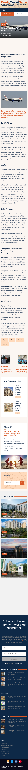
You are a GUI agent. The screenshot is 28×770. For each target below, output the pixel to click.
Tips (12, 340)
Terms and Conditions (7, 745)
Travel (20, 340)
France (18, 396)
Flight (4, 340)
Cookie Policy (5, 747)
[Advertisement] (7, 45)
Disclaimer (4, 749)
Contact (3, 755)
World (3, 24)
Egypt (17, 413)
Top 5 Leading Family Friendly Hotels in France (18, 390)
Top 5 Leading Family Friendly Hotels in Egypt (18, 406)
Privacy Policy (19, 663)
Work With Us (5, 751)
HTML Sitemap (5, 753)
